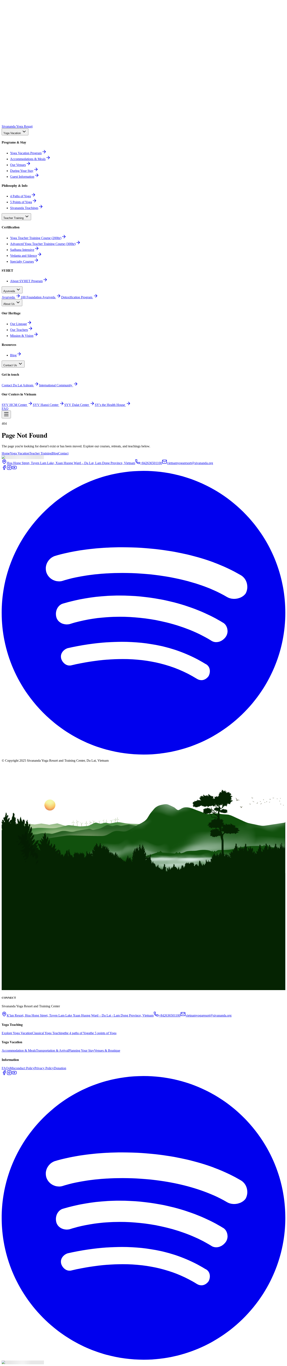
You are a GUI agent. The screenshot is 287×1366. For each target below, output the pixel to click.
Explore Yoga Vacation (17, 1033)
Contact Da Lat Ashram (17, 385)
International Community (55, 385)
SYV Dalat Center (76, 405)
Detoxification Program (76, 297)
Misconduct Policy (22, 1068)
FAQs (6, 1068)
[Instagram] (9, 469)
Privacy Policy (44, 1068)
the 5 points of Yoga (103, 1033)
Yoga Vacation (12, 133)
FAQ (5, 408)
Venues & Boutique (107, 1050)
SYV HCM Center (14, 405)
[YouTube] (14, 469)
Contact (63, 453)
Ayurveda (9, 291)
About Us (9, 304)
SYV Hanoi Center (45, 405)
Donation (60, 1068)
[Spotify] (143, 753)
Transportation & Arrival (52, 1050)
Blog (55, 453)
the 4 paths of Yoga (77, 1033)
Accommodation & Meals (19, 1050)
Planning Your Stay (81, 1050)
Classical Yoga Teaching (48, 1033)
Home (6, 453)
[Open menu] (6, 414)
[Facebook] (4, 469)
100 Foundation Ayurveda (38, 297)
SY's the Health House (110, 405)
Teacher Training (13, 218)
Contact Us (10, 365)
